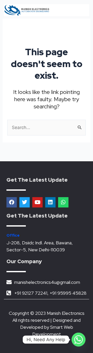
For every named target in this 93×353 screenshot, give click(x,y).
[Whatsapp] (79, 340)
